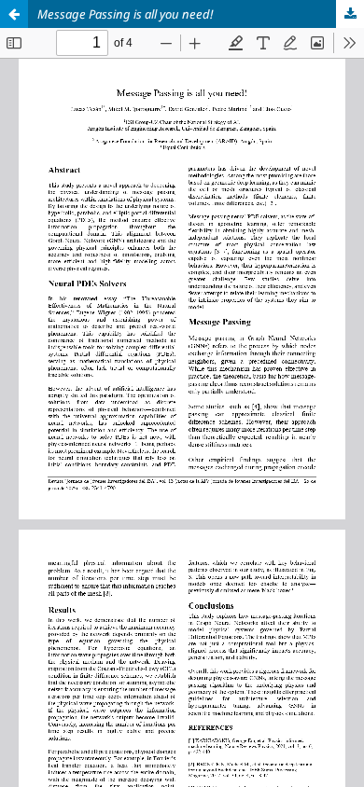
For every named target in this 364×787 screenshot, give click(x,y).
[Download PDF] (350, 14)
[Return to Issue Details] (14, 14)
